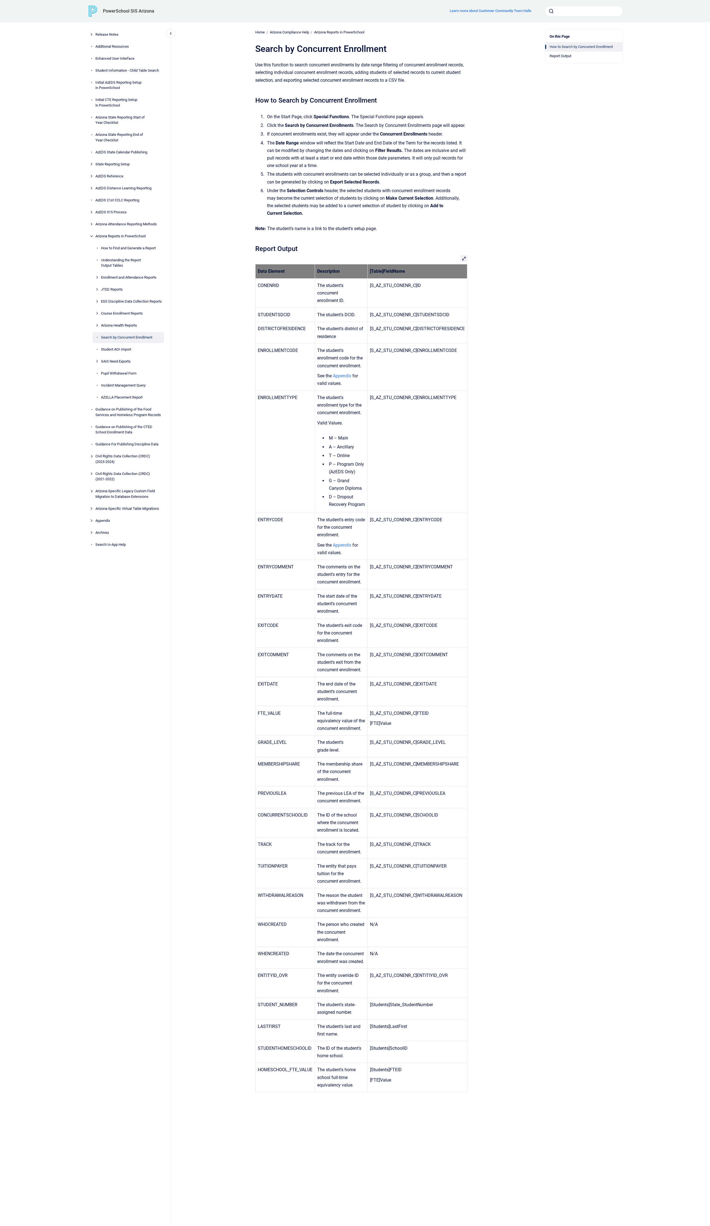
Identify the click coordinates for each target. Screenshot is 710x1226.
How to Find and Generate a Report (128, 248)
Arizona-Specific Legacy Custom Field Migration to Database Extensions (125, 494)
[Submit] (551, 11)
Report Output (560, 56)
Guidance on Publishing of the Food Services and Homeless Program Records (128, 412)
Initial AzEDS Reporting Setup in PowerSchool (118, 85)
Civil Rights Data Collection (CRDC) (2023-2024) (122, 459)
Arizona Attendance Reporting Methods (126, 224)
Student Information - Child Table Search (127, 70)
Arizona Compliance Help (289, 32)
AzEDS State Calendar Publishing (121, 152)
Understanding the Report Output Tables (121, 263)
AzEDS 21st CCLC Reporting (117, 200)
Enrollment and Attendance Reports (129, 277)
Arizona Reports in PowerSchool (120, 236)
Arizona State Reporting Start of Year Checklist (120, 120)
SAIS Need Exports (116, 361)
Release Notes (107, 34)
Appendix (102, 520)
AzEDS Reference (109, 176)
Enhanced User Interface (114, 58)
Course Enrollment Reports (122, 313)
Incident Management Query (123, 385)
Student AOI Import (116, 349)
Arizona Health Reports (119, 325)
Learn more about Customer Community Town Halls (490, 11)
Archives (102, 532)
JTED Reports (112, 289)
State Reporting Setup (112, 164)
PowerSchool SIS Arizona (128, 11)
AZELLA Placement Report (122, 397)
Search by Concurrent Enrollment (126, 337)
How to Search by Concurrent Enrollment (581, 47)
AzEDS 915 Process (111, 212)
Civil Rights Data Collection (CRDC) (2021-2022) (122, 476)
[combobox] (584, 11)
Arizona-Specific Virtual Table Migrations (127, 508)
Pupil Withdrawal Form (118, 373)
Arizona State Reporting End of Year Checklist (119, 137)
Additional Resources (112, 46)
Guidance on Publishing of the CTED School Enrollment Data (123, 430)
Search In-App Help (110, 544)
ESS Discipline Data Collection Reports (131, 301)
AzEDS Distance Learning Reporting (123, 188)
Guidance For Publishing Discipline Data (126, 444)
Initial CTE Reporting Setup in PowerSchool (116, 102)
